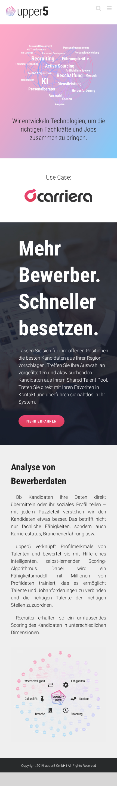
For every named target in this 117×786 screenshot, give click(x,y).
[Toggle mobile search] (98, 8)
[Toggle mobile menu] (109, 8)
